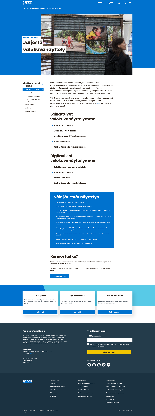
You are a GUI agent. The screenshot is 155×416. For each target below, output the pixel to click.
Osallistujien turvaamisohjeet (114, 389)
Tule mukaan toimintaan (31, 111)
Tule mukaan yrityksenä (85, 396)
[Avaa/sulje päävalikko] (129, 2)
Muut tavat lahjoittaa (84, 389)
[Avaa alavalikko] (42, 108)
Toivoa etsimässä (62, 141)
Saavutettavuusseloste (112, 402)
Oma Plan (25, 410)
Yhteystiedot (53, 389)
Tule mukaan (114, 312)
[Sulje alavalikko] (42, 84)
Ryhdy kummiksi (83, 386)
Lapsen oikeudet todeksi (33, 93)
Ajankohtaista (54, 383)
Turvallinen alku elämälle (33, 96)
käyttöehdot (101, 346)
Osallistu (100, 3)
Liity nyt (40, 312)
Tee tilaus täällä (59, 276)
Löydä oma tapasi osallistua (37, 8)
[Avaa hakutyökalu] (124, 2)
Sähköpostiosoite (94, 336)
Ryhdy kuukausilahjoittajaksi (86, 383)
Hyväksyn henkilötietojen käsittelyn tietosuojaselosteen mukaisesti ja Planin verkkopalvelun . (109, 345)
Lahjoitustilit (42, 410)
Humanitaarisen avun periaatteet (115, 386)
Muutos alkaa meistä (63, 125)
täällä (98, 103)
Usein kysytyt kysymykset (57, 386)
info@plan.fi (33, 353)
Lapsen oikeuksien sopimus (114, 383)
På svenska (53, 393)
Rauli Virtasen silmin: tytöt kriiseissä (70, 147)
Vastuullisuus (110, 396)
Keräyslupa (49, 410)
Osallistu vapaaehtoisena (85, 393)
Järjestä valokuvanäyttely (32, 89)
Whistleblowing (110, 399)
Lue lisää (77, 312)
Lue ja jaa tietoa (29, 104)
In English (53, 396)
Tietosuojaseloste (33, 410)
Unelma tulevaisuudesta (65, 131)
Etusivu (26, 8)
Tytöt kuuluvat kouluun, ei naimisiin (33, 100)
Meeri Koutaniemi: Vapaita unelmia (70, 136)
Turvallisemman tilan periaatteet (115, 393)
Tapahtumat (28, 108)
